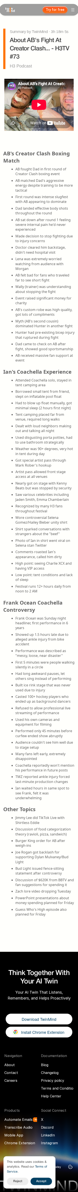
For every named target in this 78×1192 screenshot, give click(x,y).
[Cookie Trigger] (70, 1166)
